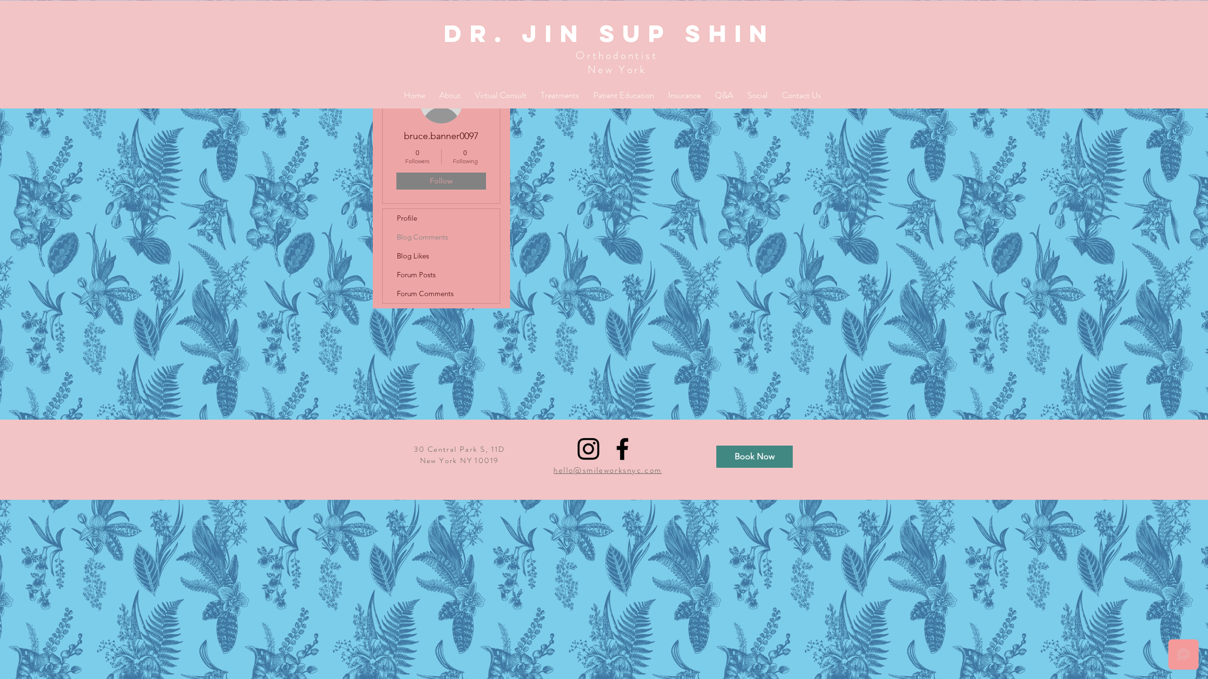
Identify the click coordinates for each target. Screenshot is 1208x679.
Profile (407, 218)
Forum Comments (425, 293)
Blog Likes (413, 255)
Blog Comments (422, 236)
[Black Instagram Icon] (588, 449)
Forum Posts (416, 274)
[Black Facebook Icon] (622, 449)
